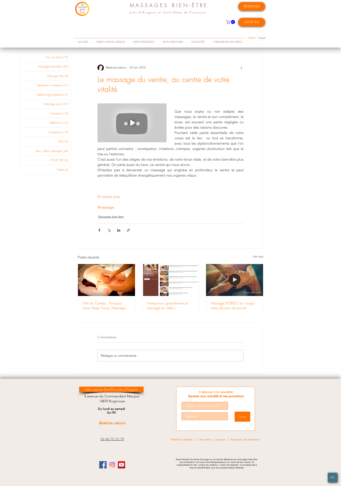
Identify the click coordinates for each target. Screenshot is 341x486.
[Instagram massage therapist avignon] (112, 464)
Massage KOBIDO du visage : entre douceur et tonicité (233, 305)
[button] (231, 22)
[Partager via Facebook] (99, 230)
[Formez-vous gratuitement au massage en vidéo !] (170, 280)
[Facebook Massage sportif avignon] (103, 464)
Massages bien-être (111, 216)
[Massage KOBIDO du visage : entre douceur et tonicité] (234, 280)
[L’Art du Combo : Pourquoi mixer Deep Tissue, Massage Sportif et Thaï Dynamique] (106, 280)
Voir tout (258, 256)
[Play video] (132, 122)
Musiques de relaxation (245, 439)
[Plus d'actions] (241, 67)
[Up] (332, 477)
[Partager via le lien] (128, 230)
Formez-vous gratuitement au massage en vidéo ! (167, 305)
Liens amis (204, 439)
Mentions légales (182, 439)
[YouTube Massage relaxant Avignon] (121, 464)
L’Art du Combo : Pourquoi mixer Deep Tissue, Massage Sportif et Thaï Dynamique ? (104, 305)
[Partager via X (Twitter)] (109, 230)
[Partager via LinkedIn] (119, 230)
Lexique (221, 439)
